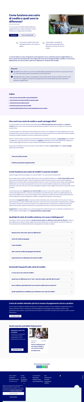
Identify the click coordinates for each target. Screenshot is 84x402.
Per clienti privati (47, 377)
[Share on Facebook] (37, 366)
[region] (13, 391)
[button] (27, 35)
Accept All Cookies (13, 393)
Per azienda (46, 379)
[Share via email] (46, 366)
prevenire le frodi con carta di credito (41, 211)
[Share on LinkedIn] (40, 366)
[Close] (24, 383)
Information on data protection (16, 390)
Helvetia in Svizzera (37, 379)
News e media (36, 377)
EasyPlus (40, 140)
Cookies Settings (13, 396)
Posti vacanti (12, 377)
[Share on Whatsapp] (43, 366)
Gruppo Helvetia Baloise (38, 381)
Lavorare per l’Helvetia (14, 379)
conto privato (61, 139)
